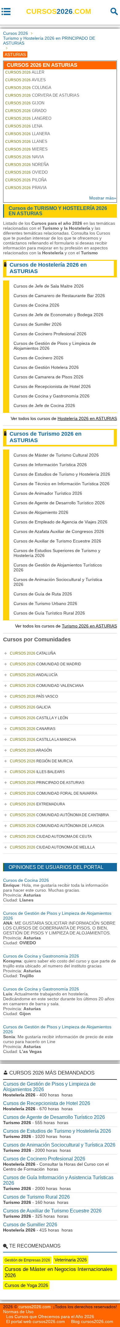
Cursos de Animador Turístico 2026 (48, 493)
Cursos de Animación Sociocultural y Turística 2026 (59, 1145)
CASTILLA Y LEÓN (39, 718)
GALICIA (30, 707)
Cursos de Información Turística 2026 (50, 464)
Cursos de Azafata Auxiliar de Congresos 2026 (59, 531)
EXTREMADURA (37, 804)
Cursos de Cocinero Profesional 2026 (50, 333)
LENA (23, 126)
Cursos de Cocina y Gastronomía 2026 (52, 395)
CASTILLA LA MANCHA (43, 739)
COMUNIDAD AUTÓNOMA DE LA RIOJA (57, 826)
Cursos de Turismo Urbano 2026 (45, 603)
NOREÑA (27, 164)
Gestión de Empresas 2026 (27, 1260)
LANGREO (28, 118)
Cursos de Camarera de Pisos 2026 (48, 376)
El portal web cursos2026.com (35, 1321)
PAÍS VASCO (34, 696)
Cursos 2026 (15, 33)
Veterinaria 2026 (70, 1259)
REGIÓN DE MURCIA (41, 761)
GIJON (24, 103)
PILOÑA (26, 180)
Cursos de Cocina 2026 (36, 305)
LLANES (26, 141)
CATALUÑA (33, 653)
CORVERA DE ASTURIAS (42, 95)
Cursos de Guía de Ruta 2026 (43, 593)
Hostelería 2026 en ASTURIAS (87, 418)
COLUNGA (28, 87)
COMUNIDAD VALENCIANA (47, 686)
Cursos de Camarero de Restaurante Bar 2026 (59, 295)
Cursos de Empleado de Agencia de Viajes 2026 (60, 521)
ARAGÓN (31, 750)
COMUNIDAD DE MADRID (45, 664)
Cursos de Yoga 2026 (26, 1285)
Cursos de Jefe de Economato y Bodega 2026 (58, 314)
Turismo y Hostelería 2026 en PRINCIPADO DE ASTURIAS (49, 41)
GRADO (25, 110)
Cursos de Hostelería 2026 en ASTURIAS (48, 268)
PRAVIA (26, 187)
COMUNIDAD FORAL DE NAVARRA (53, 793)
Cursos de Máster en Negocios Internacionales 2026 (59, 1272)
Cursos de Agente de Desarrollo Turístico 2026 (59, 502)
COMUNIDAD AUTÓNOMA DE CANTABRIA (59, 815)
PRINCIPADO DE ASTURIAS (47, 782)
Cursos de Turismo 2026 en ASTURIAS (46, 437)
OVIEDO (26, 172)
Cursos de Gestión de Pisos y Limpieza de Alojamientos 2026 (49, 1086)
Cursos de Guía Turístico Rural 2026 (49, 613)
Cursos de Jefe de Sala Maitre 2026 (49, 286)
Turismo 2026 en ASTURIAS (89, 625)
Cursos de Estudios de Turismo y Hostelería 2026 (62, 474)
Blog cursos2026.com (92, 1321)
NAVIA (24, 157)
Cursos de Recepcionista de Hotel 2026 (52, 386)
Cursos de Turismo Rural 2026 (36, 1197)
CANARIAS (32, 729)
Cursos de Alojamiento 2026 (41, 512)
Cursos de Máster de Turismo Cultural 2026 (56, 455)
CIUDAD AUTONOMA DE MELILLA (52, 847)
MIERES (26, 149)
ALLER (24, 72)
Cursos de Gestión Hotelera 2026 (46, 367)
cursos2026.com (34, 1306)
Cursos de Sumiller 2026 (38, 324)
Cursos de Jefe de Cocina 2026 (44, 405)
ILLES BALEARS (37, 772)
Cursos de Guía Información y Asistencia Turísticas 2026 (58, 1180)
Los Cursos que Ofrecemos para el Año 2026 (50, 1316)
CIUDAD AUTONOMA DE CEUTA (51, 836)
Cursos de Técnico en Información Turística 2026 (62, 483)
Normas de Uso (18, 1311)
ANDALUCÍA (34, 675)
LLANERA (27, 133)
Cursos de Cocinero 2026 (38, 357)
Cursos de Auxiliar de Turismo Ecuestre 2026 (57, 540)
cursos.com (58, 11)
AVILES (25, 80)
